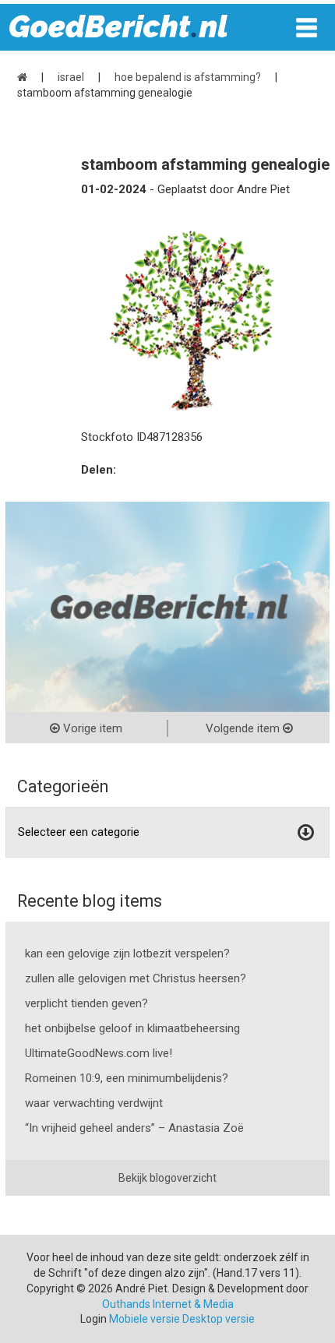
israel (71, 77)
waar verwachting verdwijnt (94, 1103)
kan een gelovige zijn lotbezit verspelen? (127, 953)
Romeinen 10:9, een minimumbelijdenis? (126, 1078)
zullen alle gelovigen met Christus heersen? (135, 978)
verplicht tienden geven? (86, 1003)
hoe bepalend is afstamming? (188, 77)
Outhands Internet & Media (168, 1304)
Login (93, 1319)
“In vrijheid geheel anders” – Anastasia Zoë (134, 1128)
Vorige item (91, 728)
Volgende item (244, 728)
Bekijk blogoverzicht (167, 1178)
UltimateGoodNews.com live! (98, 1053)
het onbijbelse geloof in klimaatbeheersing (132, 1028)
